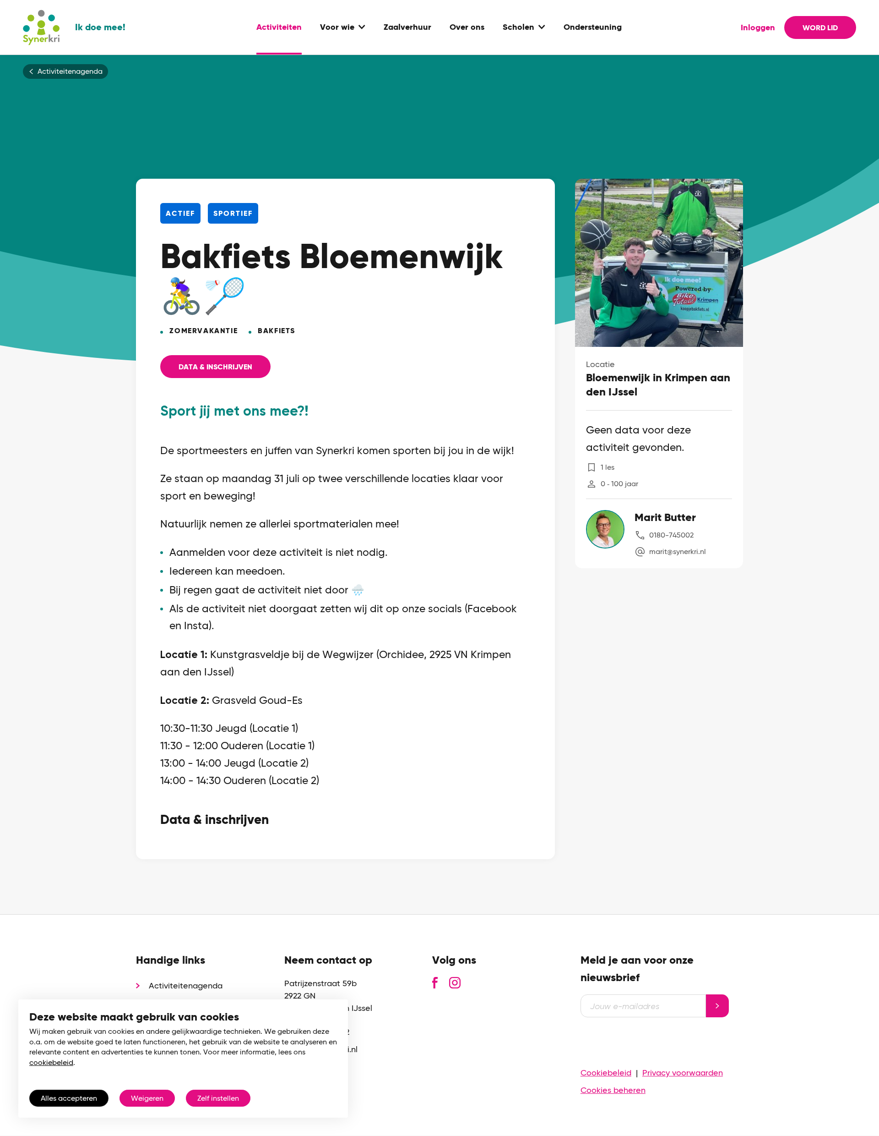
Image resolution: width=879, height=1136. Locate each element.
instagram (455, 982)
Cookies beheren (613, 1090)
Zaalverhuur (407, 27)
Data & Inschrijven (215, 366)
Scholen (518, 27)
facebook (435, 982)
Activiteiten (279, 27)
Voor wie (337, 27)
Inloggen (758, 27)
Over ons (467, 27)
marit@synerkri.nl (677, 551)
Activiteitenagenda (70, 71)
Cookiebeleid (606, 1072)
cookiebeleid (51, 1062)
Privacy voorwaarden (682, 1072)
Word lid (820, 27)
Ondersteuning (593, 27)
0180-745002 (671, 535)
